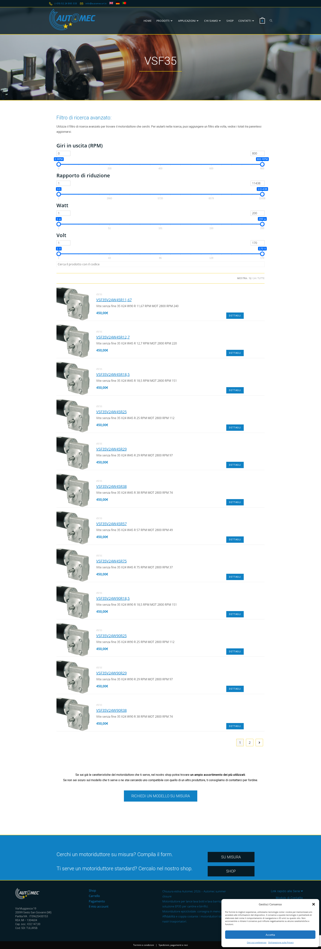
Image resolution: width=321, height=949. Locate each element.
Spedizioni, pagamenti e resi (173, 945)
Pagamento (97, 901)
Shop (92, 890)
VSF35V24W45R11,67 (114, 299)
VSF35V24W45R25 (111, 411)
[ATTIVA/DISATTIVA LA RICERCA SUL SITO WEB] (271, 20)
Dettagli (235, 315)
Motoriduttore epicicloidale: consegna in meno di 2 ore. (196, 911)
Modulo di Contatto (289, 898)
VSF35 (99, 294)
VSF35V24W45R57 (111, 523)
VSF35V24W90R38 (111, 710)
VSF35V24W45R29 (111, 449)
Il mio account (98, 906)
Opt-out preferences (256, 942)
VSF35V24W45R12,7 (113, 337)
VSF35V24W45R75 (111, 561)
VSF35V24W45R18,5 (113, 374)
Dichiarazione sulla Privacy (281, 942)
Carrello (94, 896)
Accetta (270, 935)
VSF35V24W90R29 (111, 672)
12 (250, 278)
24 (254, 278)
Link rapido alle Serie (286, 891)
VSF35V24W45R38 (111, 486)
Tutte (261, 278)
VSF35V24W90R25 (111, 635)
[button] (313, 904)
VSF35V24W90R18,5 (113, 598)
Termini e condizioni (143, 945)
